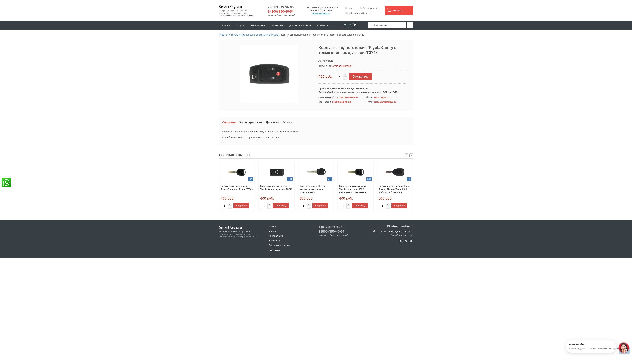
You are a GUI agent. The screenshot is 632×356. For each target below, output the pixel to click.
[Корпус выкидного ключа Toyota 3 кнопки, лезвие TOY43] (276, 172)
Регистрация (370, 8)
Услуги (240, 25)
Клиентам (277, 25)
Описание (228, 122)
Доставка (272, 122)
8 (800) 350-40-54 (281, 11)
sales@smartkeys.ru (360, 13)
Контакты (323, 25)
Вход (350, 8)
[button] (411, 155)
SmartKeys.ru (230, 6)
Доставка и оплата (300, 25)
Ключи (226, 25)
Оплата (287, 122)
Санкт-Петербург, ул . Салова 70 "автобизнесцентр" (395, 233)
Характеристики (250, 122)
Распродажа (258, 25)
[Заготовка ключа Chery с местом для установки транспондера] (316, 172)
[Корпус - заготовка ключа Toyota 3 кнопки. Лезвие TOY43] (237, 172)
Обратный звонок (321, 13)
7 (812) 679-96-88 (281, 7)
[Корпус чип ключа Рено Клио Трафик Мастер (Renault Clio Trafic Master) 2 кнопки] (395, 172)
